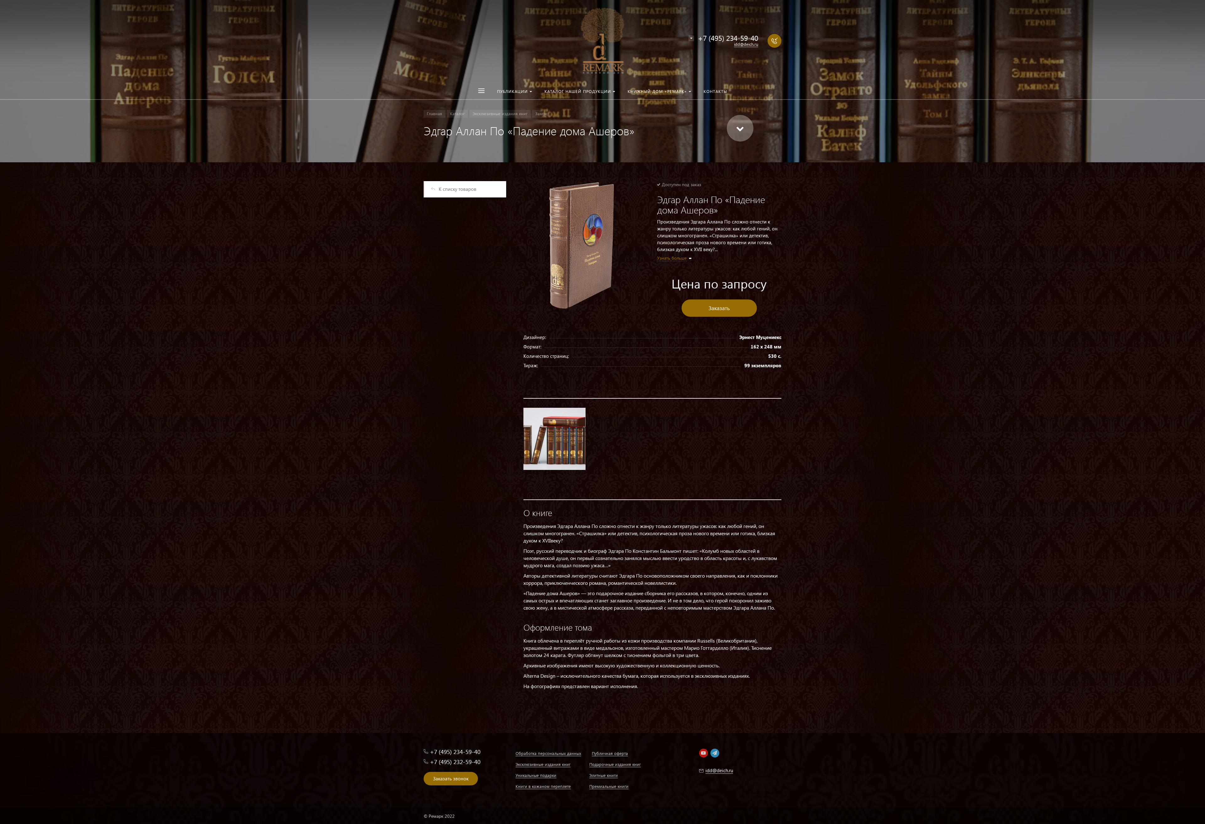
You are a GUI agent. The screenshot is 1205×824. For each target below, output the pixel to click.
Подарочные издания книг (615, 764)
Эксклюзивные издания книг (543, 764)
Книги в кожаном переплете (543, 786)
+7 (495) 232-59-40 (455, 762)
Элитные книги (603, 775)
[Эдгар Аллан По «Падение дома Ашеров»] (582, 245)
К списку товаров (457, 189)
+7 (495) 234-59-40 (728, 38)
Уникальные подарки (536, 775)
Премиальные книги (609, 786)
